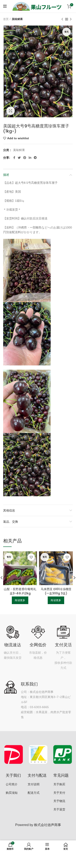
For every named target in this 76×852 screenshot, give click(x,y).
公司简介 (12, 784)
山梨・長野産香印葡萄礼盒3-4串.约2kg (20, 591)
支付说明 (33, 784)
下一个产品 (71, 19)
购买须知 (12, 792)
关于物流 (59, 801)
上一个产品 (62, 19)
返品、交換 (10, 521)
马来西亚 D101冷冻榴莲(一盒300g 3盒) (56, 591)
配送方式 (33, 792)
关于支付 (59, 792)
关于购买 (59, 784)
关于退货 (59, 809)
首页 (6, 19)
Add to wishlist (18, 138)
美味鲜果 (17, 19)
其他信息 (9, 510)
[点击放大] (10, 111)
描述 (6, 174)
